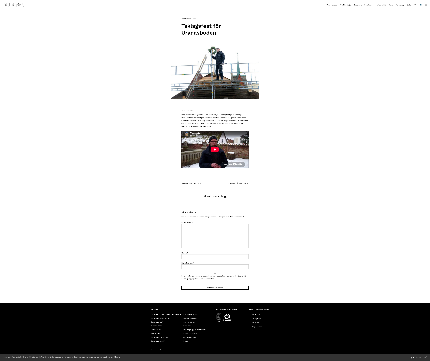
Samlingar (368, 5)
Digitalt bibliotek (190, 318)
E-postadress (187, 263)
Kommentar (187, 222)
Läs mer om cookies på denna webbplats (105, 357)
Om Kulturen (189, 322)
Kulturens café (156, 322)
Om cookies (154, 350)
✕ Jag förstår (419, 357)
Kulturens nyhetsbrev (159, 337)
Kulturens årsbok (191, 314)
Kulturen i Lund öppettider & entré (165, 314)
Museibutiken (156, 326)
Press (185, 341)
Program (358, 5)
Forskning (400, 5)
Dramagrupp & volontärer (194, 330)
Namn (184, 253)
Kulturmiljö (381, 5)
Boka (409, 5)
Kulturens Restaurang (160, 318)
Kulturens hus (186, 106)
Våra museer (332, 5)
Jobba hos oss (189, 337)
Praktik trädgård (190, 333)
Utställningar (346, 5)
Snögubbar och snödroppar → (238, 183)
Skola (391, 5)
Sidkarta (163, 350)
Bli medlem (155, 333)
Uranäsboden (198, 106)
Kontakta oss (155, 330)
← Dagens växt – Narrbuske (191, 183)
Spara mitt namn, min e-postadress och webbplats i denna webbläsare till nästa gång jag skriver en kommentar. (213, 277)
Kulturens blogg (157, 341)
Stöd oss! (187, 326)
